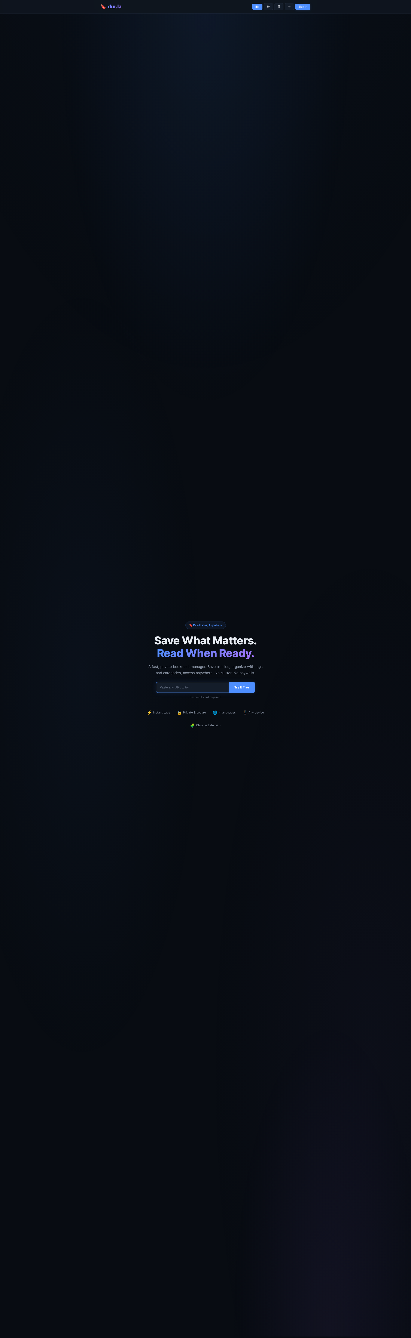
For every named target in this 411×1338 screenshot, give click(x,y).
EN (257, 6)
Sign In (302, 6)
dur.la (115, 6)
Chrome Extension (205, 725)
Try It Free (241, 687)
